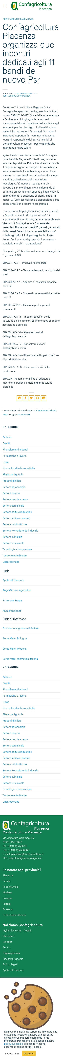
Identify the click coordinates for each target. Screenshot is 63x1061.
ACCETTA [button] (29, 1053)
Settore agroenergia (14, 487)
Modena (7, 892)
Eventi (6, 443)
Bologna (7, 898)
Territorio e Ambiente (15, 555)
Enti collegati (10, 964)
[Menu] (5, 6)
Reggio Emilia (10, 886)
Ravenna (8, 909)
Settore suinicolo (12, 537)
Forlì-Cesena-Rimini (14, 915)
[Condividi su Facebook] (25, 398)
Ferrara (7, 904)
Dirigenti (7, 942)
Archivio (7, 437)
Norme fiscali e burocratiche (19, 468)
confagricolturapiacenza (16, 95)
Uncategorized (11, 562)
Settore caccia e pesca (15, 499)
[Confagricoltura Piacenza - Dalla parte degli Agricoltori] (31, 6)
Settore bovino (11, 493)
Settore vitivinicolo (13, 543)
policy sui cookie (13, 1043)
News (6, 462)
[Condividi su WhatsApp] (19, 398)
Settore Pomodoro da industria (20, 530)
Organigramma (11, 953)
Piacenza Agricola (13, 474)
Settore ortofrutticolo (15, 524)
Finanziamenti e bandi (15, 449)
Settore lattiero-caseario (16, 518)
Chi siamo (8, 936)
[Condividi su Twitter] (31, 398)
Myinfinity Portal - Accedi (17, 930)
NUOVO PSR (24, 414)
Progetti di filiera (12, 480)
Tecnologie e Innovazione (17, 549)
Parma (6, 881)
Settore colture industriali (17, 512)
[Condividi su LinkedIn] (43, 398)
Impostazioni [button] (12, 1053)
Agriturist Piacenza (13, 970)
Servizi (6, 947)
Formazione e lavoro (14, 456)
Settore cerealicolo (13, 505)
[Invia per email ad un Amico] (37, 398)
